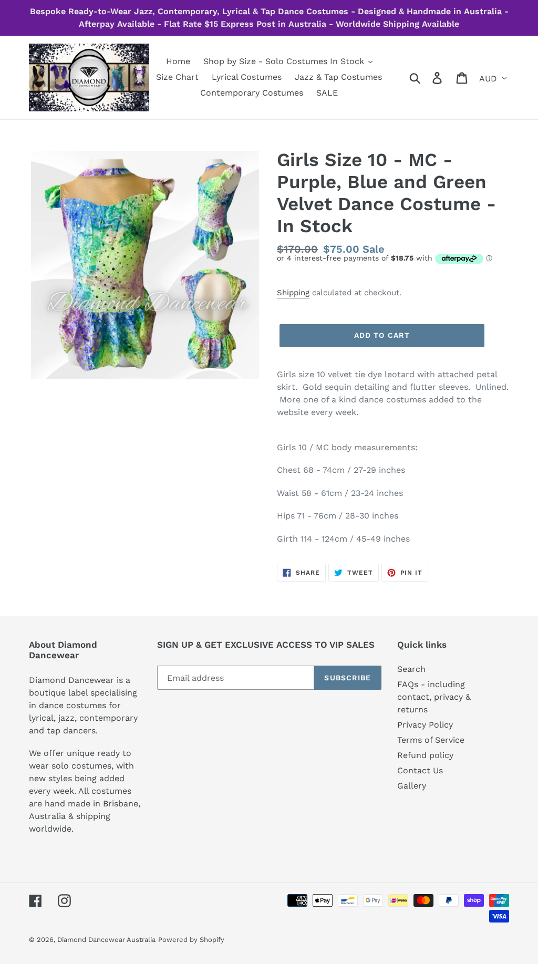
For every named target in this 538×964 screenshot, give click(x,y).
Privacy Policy (425, 725)
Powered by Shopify (191, 940)
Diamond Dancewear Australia (106, 940)
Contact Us (420, 770)
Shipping (293, 292)
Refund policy (425, 755)
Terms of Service (430, 740)
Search (411, 669)
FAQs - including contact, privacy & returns (434, 696)
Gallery (411, 786)
